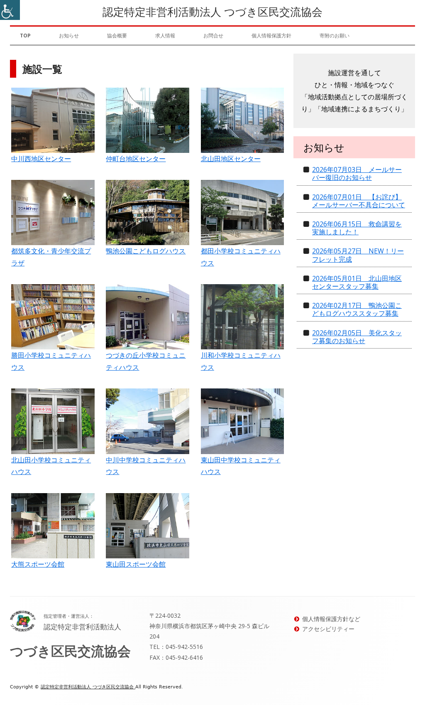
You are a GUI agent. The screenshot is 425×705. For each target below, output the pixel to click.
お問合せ (213, 35)
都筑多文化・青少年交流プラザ (51, 257)
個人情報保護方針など (331, 619)
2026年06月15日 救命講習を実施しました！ (357, 227)
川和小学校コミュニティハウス (241, 361)
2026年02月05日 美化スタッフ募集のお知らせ (357, 336)
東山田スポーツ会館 (136, 564)
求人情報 (165, 35)
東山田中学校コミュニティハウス (241, 466)
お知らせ (69, 35)
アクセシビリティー (328, 629)
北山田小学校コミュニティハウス (51, 466)
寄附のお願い (334, 35)
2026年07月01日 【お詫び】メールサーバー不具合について (358, 200)
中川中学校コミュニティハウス (146, 466)
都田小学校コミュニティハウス (241, 257)
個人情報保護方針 (271, 35)
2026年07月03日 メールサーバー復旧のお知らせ (357, 173)
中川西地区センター (41, 158)
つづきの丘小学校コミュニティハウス (146, 361)
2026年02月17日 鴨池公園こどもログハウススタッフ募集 (357, 309)
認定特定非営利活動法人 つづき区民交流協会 (212, 11)
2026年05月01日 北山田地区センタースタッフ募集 (357, 282)
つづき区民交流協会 (70, 651)
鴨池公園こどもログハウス (146, 250)
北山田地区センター (231, 158)
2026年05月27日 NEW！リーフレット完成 (358, 254)
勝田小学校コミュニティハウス (51, 361)
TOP (25, 35)
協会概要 (117, 35)
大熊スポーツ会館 (37, 564)
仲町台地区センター (136, 158)
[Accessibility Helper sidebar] (10, 10)
